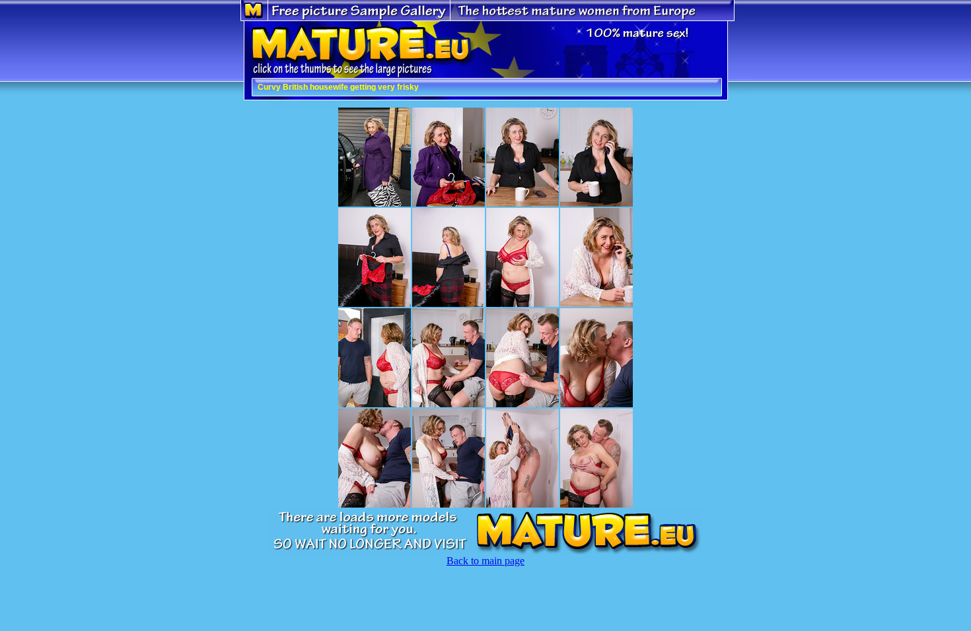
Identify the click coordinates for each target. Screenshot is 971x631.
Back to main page (485, 560)
